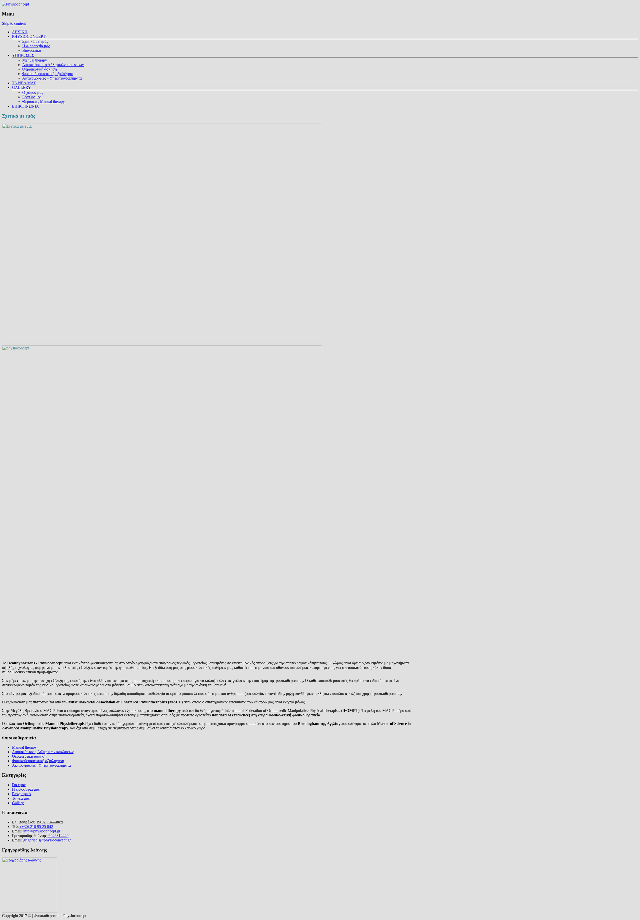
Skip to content (14, 23)
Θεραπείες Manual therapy (43, 101)
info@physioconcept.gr (41, 831)
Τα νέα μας (21, 798)
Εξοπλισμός (31, 97)
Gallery (18, 803)
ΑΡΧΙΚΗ (20, 32)
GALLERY (21, 87)
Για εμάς (19, 785)
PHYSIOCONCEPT (29, 36)
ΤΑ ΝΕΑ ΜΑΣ (24, 83)
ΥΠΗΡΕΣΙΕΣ (23, 55)
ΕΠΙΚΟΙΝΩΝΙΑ (25, 106)
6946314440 (58, 835)
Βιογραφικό (31, 50)
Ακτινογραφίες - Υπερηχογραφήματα (41, 765)
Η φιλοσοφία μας (36, 46)
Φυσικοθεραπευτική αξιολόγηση (48, 74)
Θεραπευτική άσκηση (39, 69)
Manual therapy (34, 60)
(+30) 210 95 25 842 (36, 826)
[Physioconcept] (15, 4)
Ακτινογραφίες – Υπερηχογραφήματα (52, 78)
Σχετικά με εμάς (35, 41)
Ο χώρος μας (32, 92)
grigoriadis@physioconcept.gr (46, 840)
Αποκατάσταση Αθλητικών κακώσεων (53, 65)
